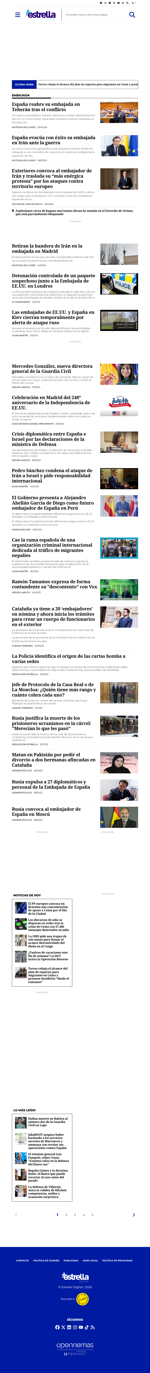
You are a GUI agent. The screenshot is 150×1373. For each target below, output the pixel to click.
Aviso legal (90, 1260)
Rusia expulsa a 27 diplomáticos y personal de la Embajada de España (51, 784)
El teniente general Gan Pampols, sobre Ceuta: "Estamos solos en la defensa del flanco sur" (48, 1159)
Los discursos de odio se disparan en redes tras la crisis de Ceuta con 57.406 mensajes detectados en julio (48, 925)
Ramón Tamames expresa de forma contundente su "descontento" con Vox (54, 584)
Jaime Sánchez (21, 529)
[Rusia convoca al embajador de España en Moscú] (119, 817)
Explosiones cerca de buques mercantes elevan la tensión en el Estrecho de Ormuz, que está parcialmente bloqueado (75, 212)
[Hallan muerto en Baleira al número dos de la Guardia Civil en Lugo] (21, 1122)
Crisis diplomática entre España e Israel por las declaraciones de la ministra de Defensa (49, 439)
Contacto (22, 1260)
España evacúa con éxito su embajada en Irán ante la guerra (53, 140)
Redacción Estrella (25, 674)
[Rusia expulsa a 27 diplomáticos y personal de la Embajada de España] (119, 790)
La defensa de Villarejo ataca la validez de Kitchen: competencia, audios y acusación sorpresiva (47, 1192)
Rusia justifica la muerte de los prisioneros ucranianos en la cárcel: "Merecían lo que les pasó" (51, 723)
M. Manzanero (21, 302)
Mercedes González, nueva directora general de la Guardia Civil (52, 368)
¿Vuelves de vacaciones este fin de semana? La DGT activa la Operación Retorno (48, 955)
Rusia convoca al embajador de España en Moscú (46, 811)
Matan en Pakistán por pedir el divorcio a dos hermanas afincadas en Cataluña (53, 760)
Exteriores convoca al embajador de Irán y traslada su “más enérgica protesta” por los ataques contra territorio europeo (52, 178)
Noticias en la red (24, 127)
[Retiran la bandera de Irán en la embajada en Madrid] (119, 254)
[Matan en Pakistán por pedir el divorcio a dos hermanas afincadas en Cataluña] (119, 762)
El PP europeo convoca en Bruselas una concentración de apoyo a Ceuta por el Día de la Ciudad (48, 909)
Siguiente (133, 1215)
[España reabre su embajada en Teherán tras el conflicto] (119, 112)
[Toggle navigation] (18, 15)
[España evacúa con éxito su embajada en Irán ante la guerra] (119, 145)
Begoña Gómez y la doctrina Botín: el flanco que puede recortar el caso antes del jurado (48, 1175)
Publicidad (71, 1260)
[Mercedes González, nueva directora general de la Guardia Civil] (119, 374)
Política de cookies (46, 1260)
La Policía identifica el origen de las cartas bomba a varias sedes (68, 658)
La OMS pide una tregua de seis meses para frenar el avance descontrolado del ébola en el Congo (47, 941)
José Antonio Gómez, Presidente (33, 423)
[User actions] (134, 3)
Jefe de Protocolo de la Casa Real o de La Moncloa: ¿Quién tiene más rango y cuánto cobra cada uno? (54, 690)
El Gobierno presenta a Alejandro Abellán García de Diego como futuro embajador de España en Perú (53, 503)
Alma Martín (20, 335)
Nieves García (21, 387)
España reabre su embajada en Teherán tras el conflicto (46, 106)
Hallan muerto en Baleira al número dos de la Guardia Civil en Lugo (48, 1122)
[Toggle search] (132, 15)
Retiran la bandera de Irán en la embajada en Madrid (47, 248)
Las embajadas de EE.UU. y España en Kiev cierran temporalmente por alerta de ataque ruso (53, 317)
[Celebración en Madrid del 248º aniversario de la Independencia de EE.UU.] (119, 405)
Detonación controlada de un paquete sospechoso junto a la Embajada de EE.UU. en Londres (53, 281)
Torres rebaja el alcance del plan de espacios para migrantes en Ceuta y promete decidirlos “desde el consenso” (48, 975)
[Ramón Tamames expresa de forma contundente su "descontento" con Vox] (119, 589)
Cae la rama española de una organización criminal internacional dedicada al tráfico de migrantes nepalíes (52, 547)
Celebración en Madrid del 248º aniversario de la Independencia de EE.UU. (51, 403)
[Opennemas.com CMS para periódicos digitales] (75, 1349)
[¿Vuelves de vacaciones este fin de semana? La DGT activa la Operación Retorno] (21, 956)
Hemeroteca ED (22, 770)
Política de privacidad (117, 1260)
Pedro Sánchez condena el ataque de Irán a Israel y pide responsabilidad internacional (52, 476)
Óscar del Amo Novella (27, 204)
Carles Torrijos (22, 645)
